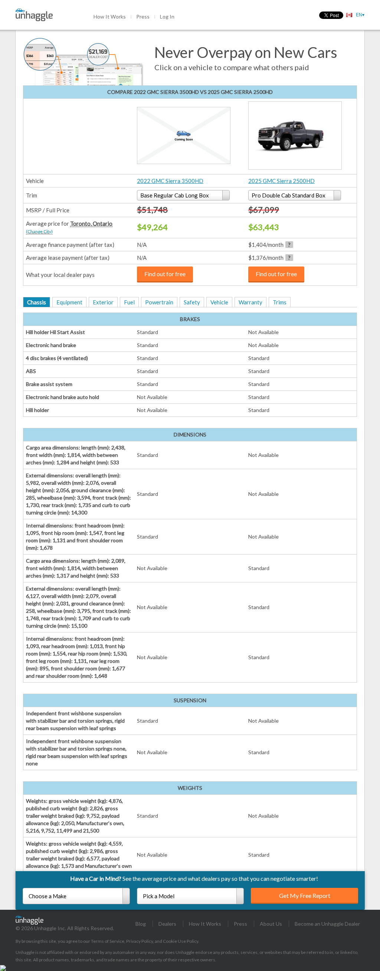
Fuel (129, 302)
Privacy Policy (139, 941)
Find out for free (165, 273)
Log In (167, 16)
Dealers (167, 924)
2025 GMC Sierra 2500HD (281, 180)
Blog (140, 924)
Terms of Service (107, 941)
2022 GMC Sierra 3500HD (170, 180)
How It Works (110, 16)
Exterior (103, 302)
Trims (279, 302)
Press (143, 16)
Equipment (69, 302)
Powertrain (159, 302)
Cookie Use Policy (180, 941)
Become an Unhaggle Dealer (327, 924)
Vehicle (219, 302)
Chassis (36, 302)
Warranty (250, 302)
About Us (271, 924)
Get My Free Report (304, 895)
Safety (192, 302)
